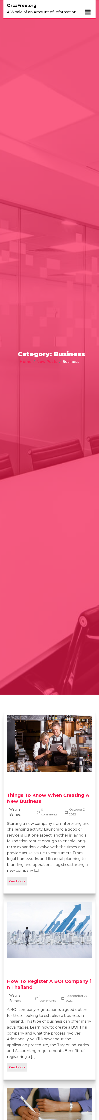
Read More (17, 881)
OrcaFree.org (21, 5)
